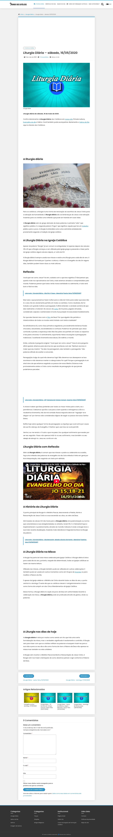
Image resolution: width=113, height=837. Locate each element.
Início (22, 14)
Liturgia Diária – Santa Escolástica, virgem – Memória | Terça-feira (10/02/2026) (63, 707)
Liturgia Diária (29, 14)
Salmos (13, 822)
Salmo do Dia (84, 122)
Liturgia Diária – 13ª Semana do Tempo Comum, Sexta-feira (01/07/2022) (47, 707)
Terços (36, 816)
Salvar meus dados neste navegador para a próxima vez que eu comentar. (38, 784)
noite (56, 309)
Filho (49, 317)
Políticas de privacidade (88, 819)
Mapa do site (85, 822)
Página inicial (61, 816)
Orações (78, 572)
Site (24, 773)
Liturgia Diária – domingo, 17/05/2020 (78, 680)
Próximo (84, 676)
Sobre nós (60, 819)
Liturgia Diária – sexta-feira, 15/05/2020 (36, 680)
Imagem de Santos (16, 826)
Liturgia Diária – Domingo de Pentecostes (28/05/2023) (81, 706)
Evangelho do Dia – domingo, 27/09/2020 (30, 705)
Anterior (29, 676)
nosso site (69, 119)
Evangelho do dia (29, 122)
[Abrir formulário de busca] (102, 4)
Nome (25, 758)
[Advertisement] (56, 29)
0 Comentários (44, 57)
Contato (83, 816)
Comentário (27, 733)
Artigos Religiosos (39, 822)
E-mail (25, 765)
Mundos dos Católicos (65, 834)
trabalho (85, 226)
